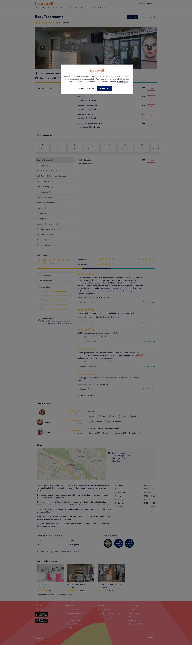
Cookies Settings (86, 88)
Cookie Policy (123, 82)
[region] (97, 79)
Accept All (104, 88)
